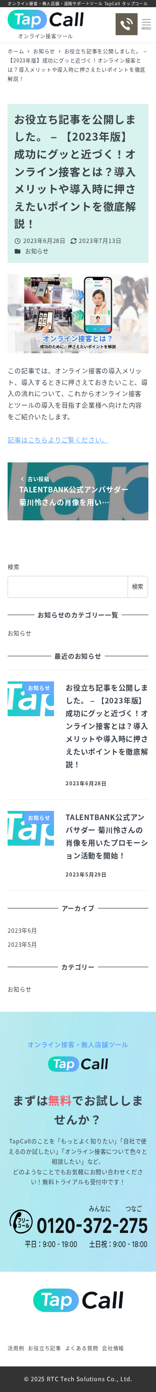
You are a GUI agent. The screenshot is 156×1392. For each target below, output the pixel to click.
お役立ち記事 (44, 1348)
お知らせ (37, 251)
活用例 (16, 1348)
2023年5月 (22, 944)
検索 (14, 567)
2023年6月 (22, 930)
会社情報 (113, 1348)
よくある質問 (81, 1348)
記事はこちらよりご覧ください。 (58, 439)
